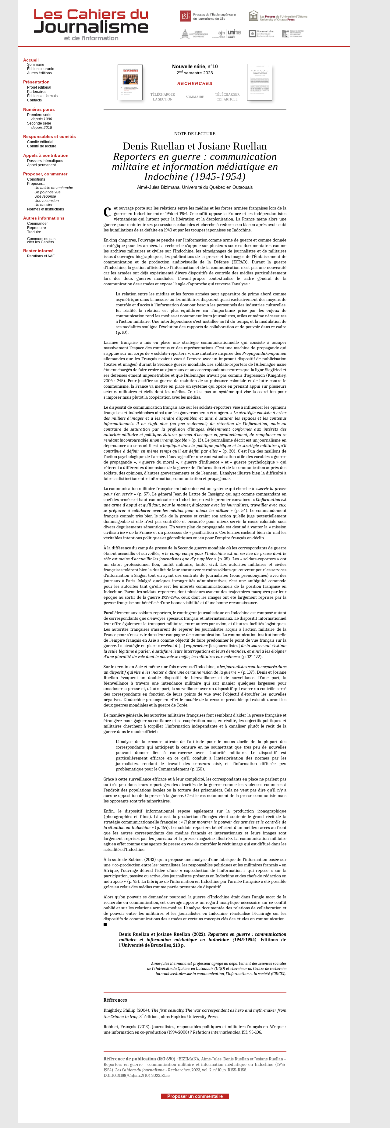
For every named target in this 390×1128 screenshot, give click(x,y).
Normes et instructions (45, 209)
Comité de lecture (41, 146)
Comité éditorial (40, 142)
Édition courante (40, 69)
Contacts (34, 100)
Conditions (36, 179)
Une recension (46, 201)
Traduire (34, 232)
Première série (39, 115)
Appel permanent (41, 165)
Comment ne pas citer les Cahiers (41, 240)
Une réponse (45, 196)
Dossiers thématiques (45, 161)
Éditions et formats (42, 96)
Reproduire (36, 228)
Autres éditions (39, 73)
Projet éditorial (39, 87)
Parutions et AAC (41, 256)
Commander (37, 223)
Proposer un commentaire (195, 1096)
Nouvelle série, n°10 (195, 66)
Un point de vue (47, 192)
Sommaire (35, 64)
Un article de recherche (53, 188)
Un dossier (43, 205)
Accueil (31, 60)
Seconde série (39, 123)
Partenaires (36, 92)
